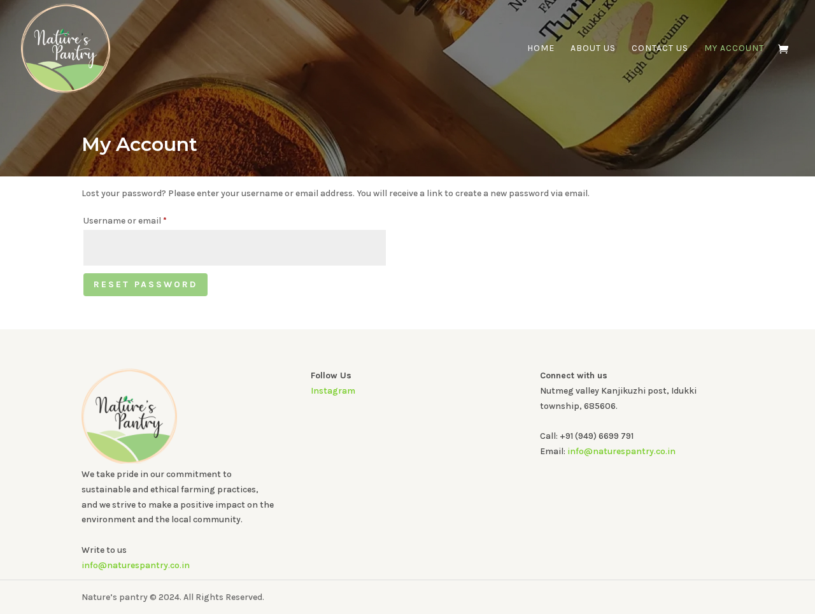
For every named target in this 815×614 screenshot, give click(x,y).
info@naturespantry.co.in (136, 565)
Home (541, 49)
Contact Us (660, 49)
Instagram (333, 390)
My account (734, 49)
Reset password (145, 284)
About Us (593, 49)
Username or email (142, 220)
